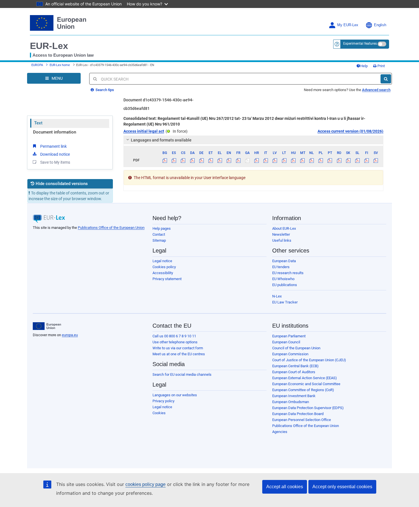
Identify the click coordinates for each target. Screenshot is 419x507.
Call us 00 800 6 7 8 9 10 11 (174, 336)
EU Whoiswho (283, 279)
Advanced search (376, 90)
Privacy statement (167, 279)
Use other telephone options (175, 342)
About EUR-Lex (284, 228)
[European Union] (47, 326)
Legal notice (162, 261)
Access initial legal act (143, 131)
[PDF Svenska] (375, 160)
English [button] (380, 25)
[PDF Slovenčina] (348, 160)
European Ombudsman (290, 402)
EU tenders (281, 267)
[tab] (253, 140)
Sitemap (159, 240)
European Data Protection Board (298, 414)
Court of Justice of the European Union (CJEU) (309, 360)
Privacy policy (163, 401)
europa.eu (70, 335)
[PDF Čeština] (183, 160)
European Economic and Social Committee (306, 384)
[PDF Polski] (320, 160)
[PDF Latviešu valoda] (274, 160)
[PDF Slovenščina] (357, 160)
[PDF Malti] (302, 160)
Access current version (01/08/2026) (350, 131)
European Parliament (289, 336)
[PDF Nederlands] (311, 160)
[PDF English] (229, 160)
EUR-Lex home (60, 65)
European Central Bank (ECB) (295, 366)
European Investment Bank (294, 396)
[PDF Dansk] (192, 160)
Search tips (104, 90)
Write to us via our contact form (177, 348)
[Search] (386, 78)
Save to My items (55, 162)
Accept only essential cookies (342, 486)
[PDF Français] (238, 160)
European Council (286, 342)
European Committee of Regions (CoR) (303, 390)
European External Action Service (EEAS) (304, 378)
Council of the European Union (296, 348)
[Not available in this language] (247, 160)
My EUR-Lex (347, 25)
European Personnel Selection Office (301, 420)
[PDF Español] (174, 160)
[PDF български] (164, 160)
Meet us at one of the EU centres (178, 354)
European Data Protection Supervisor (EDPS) (308, 408)
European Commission (290, 354)
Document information (54, 132)
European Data (284, 261)
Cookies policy (164, 267)
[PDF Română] (339, 160)
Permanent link (53, 146)
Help (364, 66)
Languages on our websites (174, 395)
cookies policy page (145, 484)
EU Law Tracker (285, 302)
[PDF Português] (330, 160)
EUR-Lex (49, 46)
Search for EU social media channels (181, 374)
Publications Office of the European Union (111, 227)
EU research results (288, 273)
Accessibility (162, 273)
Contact (158, 234)
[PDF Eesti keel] (210, 160)
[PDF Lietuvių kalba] (284, 160)
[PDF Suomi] (366, 160)
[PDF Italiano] (265, 160)
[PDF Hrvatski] (256, 160)
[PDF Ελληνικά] (219, 160)
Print (381, 66)
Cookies (159, 413)
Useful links (281, 240)
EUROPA (37, 65)
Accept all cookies (284, 486)
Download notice (55, 154)
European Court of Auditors (293, 372)
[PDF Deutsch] (201, 160)
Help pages (161, 228)
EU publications (284, 285)
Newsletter (281, 234)
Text (38, 123)
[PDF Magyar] (293, 160)
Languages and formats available (161, 140)
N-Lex (277, 296)
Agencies (279, 432)
